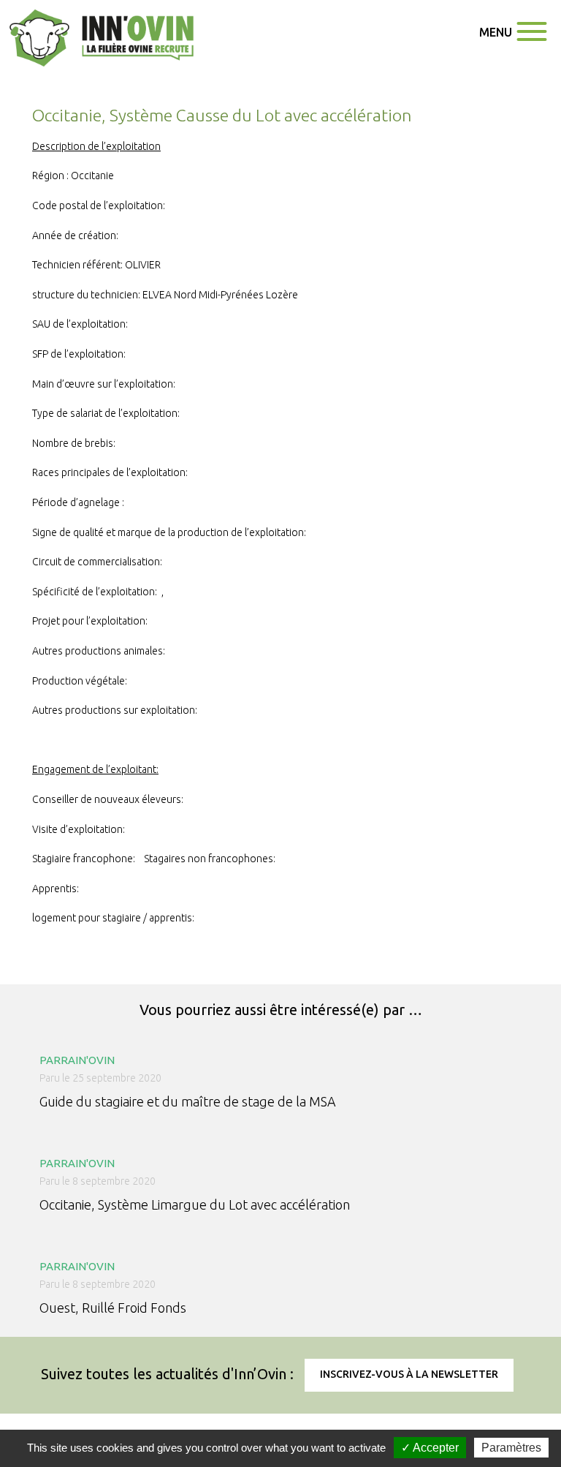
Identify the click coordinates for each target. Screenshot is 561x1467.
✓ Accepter (430, 1447)
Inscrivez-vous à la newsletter (409, 1374)
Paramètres (511, 1447)
